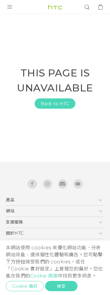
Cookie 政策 (44, 276)
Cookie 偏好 (25, 286)
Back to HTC (55, 103)
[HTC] (55, 7)
